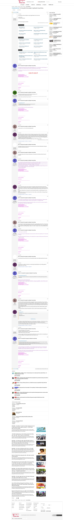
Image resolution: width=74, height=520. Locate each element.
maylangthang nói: (21, 102)
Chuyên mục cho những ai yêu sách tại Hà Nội (40, 55)
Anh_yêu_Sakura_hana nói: (22, 275)
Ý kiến (34, 507)
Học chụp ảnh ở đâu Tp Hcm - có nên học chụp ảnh (26, 52)
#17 (47, 298)
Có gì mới (44, 4)
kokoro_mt (36, 31)
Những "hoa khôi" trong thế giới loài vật (39, 30)
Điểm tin (13, 371)
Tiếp (17, 12)
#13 (47, 228)
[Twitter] (25, 518)
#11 (47, 196)
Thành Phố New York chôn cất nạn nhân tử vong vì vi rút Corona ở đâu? (26, 56)
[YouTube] (26, 518)
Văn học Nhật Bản (29, 504)
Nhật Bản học (39, 4)
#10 (47, 185)
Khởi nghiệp (35, 510)
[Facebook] (23, 518)
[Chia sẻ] (45, 14)
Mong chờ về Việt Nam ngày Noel (38, 27)
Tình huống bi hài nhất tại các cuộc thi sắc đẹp (25, 30)
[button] (30, 4)
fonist (20, 31)
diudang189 (21, 28)
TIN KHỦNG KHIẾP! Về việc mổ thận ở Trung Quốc (40, 33)
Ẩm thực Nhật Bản (29, 503)
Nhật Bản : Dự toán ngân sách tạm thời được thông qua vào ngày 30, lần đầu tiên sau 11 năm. (29, 397)
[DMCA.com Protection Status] (57, 515)
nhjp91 (35, 56)
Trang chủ (22, 4)
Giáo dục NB (35, 504)
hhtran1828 (21, 57)
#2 (47, 64)
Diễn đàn (28, 4)
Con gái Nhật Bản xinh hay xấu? (38, 39)
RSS (12, 518)
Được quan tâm (52, 12)
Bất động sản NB (36, 503)
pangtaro (36, 28)
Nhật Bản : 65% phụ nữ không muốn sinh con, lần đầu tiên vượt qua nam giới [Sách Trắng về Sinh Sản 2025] (31, 383)
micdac (20, 40)
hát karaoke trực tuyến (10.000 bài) (24, 39)
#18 (47, 310)
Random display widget (16, 402)
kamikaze (21, 47)
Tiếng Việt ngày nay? (22, 27)
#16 (47, 271)
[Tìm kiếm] (56, 1)
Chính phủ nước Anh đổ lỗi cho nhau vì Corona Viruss (40, 52)
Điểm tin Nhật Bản (17, 375)
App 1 (44, 504)
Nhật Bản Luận (51, 4)
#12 (47, 220)
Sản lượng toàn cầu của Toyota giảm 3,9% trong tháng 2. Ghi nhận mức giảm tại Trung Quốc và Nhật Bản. (31, 388)
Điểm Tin (33, 4)
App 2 (49, 504)
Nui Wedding (21, 53)
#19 (47, 327)
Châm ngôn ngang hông (22, 33)
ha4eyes (35, 40)
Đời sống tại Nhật (21, 504)
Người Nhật (28, 507)
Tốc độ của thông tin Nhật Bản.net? (24, 46)
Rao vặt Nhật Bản (28, 510)
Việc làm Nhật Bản (21, 507)
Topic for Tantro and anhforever (38, 46)
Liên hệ (13, 507)
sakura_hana (36, 47)
